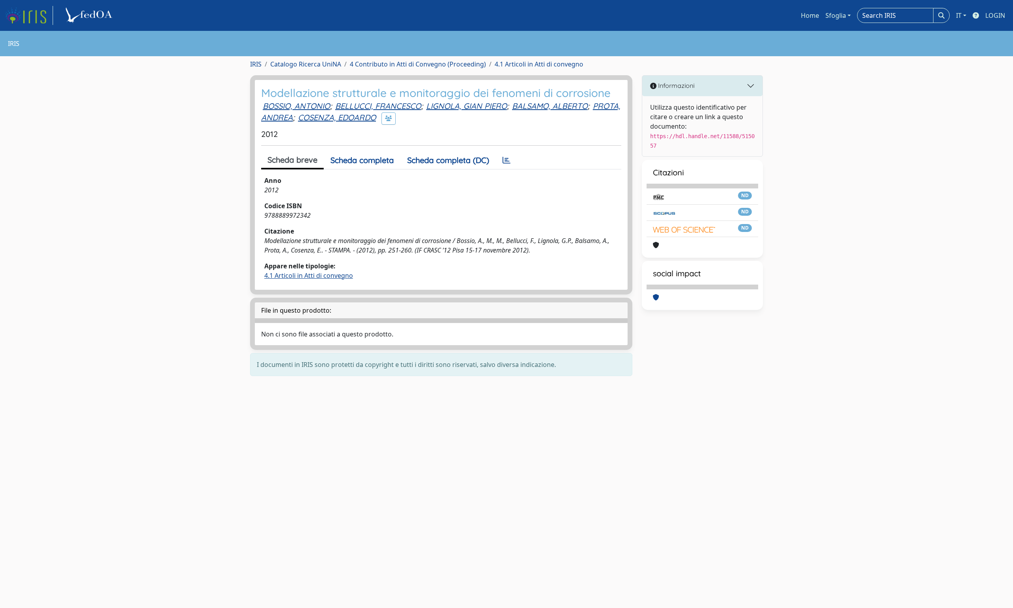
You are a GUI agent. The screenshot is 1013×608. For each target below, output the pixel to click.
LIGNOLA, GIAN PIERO (466, 106)
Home (810, 15)
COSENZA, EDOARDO (337, 117)
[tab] (506, 160)
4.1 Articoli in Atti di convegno (539, 64)
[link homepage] (29, 15)
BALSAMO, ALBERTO (550, 106)
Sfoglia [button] (835, 15)
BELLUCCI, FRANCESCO (378, 106)
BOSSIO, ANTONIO (296, 106)
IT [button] (959, 15)
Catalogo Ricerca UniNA (305, 64)
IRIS (256, 64)
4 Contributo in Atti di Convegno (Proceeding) (418, 64)
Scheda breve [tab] (292, 160)
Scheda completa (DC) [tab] (448, 160)
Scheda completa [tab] (362, 160)
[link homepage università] (90, 15)
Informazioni (675, 85)
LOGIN (995, 15)
